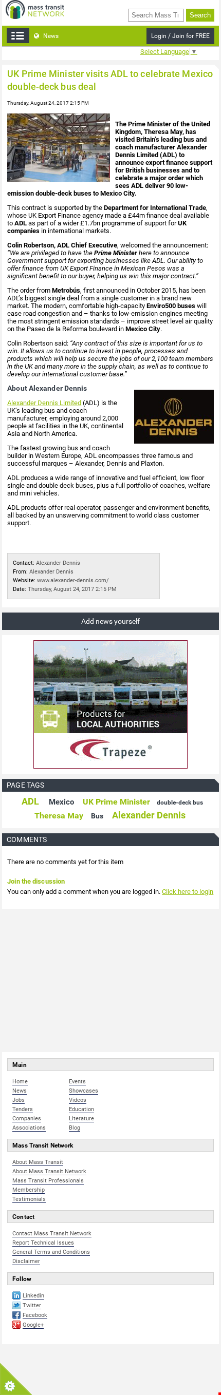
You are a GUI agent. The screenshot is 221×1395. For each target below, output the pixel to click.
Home (20, 1081)
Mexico (61, 802)
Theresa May (58, 815)
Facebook (35, 1315)
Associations (29, 1127)
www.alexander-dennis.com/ (73, 580)
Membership (28, 1190)
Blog (74, 1127)
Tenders (22, 1109)
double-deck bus (180, 802)
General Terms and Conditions (51, 1252)
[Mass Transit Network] (35, 9)
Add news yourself (110, 621)
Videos (77, 1100)
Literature (81, 1118)
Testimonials (29, 1199)
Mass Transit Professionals (48, 1180)
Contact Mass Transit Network (51, 1233)
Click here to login (187, 891)
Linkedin (33, 1295)
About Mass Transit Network (49, 1171)
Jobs (18, 1100)
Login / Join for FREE (180, 36)
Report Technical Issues (43, 1242)
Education (81, 1109)
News (50, 36)
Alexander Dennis (58, 563)
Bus (97, 816)
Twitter (32, 1305)
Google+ (33, 1325)
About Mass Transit (37, 1162)
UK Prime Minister (116, 802)
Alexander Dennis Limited (44, 403)
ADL (30, 801)
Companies (26, 1118)
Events (77, 1081)
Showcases (83, 1090)
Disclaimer (26, 1261)
